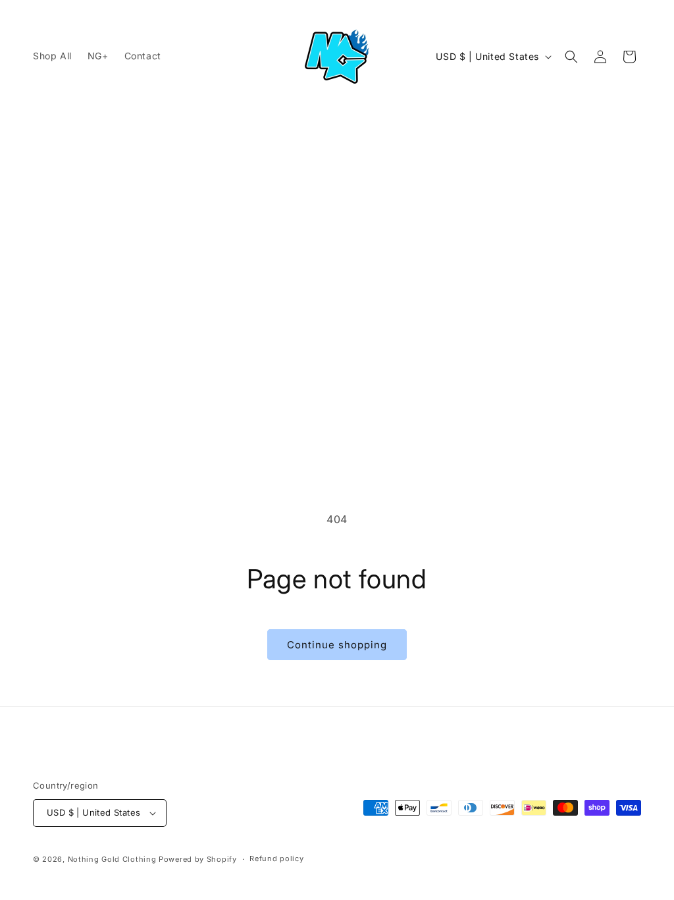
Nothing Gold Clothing (112, 859)
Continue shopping (337, 644)
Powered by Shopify (198, 859)
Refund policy (276, 858)
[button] (571, 56)
